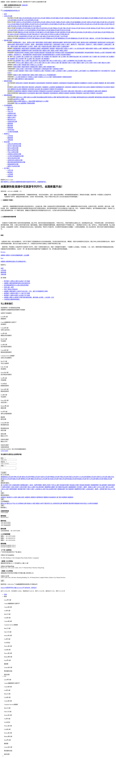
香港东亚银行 (11, 44)
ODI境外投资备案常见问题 (15, 156)
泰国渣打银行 (51, 66)
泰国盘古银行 (34, 66)
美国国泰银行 (45, 48)
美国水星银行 (90, 48)
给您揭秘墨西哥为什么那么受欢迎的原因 (16, 285)
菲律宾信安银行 (67, 77)
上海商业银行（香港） (92, 489)
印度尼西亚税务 (41, 83)
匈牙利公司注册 (84, 24)
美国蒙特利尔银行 (26, 50)
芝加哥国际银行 (51, 75)
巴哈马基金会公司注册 (107, 38)
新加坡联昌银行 (80, 52)
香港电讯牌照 (61, 97)
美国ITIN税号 (11, 117)
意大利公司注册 (39, 24)
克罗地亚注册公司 (27, 26)
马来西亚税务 (63, 83)
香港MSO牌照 (52, 97)
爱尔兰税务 (86, 87)
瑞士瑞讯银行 (34, 60)
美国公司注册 (55, 30)
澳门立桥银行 (26, 56)
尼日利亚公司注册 (34, 32)
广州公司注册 (63, 36)
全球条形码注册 (12, 121)
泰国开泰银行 (26, 66)
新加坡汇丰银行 (29, 52)
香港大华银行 (57, 46)
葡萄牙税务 (25, 87)
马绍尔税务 (86, 93)
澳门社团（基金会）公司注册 (92, 38)
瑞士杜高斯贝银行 (44, 60)
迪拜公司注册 (75, 32)
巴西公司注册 (40, 28)
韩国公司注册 (17, 20)
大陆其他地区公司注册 (25, 36)
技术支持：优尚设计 (30, 587)
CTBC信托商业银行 (79, 48)
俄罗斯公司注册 (29, 24)
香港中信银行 (68, 42)
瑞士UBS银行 (54, 60)
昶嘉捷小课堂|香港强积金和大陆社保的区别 (17, 283)
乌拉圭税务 (99, 93)
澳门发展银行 (11, 58)
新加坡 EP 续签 (11, 115)
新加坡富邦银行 (27, 54)
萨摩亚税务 (79, 93)
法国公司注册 (100, 22)
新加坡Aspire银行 (100, 52)
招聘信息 (10, 176)
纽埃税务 (67, 93)
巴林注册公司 (36, 34)
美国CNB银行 (55, 50)
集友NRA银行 (106, 62)
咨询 (5, 594)
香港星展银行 (93, 42)
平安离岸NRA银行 (38, 71)
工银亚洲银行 (57, 44)
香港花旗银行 (40, 44)
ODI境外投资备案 (12, 131)
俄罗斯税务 (99, 87)
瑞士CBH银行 (88, 60)
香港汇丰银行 (76, 42)
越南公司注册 (89, 18)
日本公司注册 (107, 18)
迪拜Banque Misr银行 (36, 64)
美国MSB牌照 (17, 101)
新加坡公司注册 (80, 18)
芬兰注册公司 (37, 26)
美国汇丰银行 (64, 50)
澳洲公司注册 (101, 32)
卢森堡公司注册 (60, 22)
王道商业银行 (65, 46)
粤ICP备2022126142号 (17, 587)
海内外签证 (10, 129)
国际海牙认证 (11, 119)
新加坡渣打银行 (50, 52)
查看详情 (25, 5)
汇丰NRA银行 (37, 62)
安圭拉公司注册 (85, 28)
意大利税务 (106, 87)
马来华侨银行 (28, 69)
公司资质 (10, 174)
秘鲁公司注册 (31, 28)
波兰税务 (37, 89)
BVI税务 (84, 91)
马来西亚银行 (37, 69)
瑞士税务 (19, 89)
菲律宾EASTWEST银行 (45, 77)
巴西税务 (30, 91)
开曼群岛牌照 (31, 103)
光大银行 (16, 71)
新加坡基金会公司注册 (24, 38)
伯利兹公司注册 (95, 28)
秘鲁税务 (24, 91)
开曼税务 (92, 93)
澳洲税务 (72, 93)
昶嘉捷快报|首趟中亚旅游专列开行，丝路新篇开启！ (31, 181)
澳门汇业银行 (28, 58)
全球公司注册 (8, 16)
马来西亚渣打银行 (46, 69)
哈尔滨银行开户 (106, 71)
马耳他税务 (68, 87)
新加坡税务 (70, 83)
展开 (2, 480)
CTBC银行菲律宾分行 (21, 77)
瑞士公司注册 (67, 24)
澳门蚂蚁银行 (45, 58)
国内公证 (10, 107)
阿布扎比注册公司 (55, 34)
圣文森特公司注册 (21, 28)
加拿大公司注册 (46, 30)
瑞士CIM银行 (26, 60)
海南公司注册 (46, 36)
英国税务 (93, 87)
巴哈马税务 (63, 91)
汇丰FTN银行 (89, 62)
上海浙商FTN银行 (61, 71)
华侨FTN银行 (97, 62)
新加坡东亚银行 (37, 54)
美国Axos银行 (98, 48)
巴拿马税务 (78, 91)
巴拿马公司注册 (18, 30)
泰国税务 (55, 83)
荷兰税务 (80, 87)
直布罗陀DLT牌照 (18, 99)
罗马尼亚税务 (59, 89)
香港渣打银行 (48, 44)
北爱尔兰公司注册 (21, 22)
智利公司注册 (48, 28)
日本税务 (90, 83)
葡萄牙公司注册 (32, 22)
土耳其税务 (52, 87)
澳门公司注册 (26, 20)
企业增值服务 (8, 105)
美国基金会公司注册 (64, 38)
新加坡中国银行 (66, 54)
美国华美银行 (26, 48)
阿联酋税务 (46, 93)
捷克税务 (31, 87)
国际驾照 (10, 125)
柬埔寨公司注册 (98, 18)
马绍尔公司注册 (14, 34)
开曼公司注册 (67, 28)
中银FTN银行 (29, 71)
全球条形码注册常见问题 (14, 160)
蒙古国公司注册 (32, 18)
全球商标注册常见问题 (14, 154)
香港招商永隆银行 (58, 42)
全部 (2, 268)
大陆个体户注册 (37, 36)
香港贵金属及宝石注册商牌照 (85, 97)
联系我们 (10, 172)
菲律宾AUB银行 (33, 77)
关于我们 (7, 168)
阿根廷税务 (42, 91)
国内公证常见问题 (12, 148)
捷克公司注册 (41, 22)
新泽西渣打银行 (37, 50)
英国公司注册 (20, 24)
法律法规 (10, 140)
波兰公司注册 (93, 24)
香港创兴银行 (85, 42)
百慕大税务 (71, 91)
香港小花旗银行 (98, 44)
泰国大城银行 (17, 66)
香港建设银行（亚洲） (20, 42)
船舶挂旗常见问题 (12, 164)
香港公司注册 (34, 20)
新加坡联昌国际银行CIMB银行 (51, 54)
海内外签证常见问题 (13, 158)
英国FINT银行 (17, 75)
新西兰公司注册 (92, 32)
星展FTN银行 (81, 62)
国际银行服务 (8, 40)
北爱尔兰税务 (17, 87)
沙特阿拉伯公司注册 (25, 34)
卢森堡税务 (45, 87)
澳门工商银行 (17, 56)
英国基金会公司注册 (76, 38)
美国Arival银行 (68, 48)
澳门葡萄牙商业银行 (73, 56)
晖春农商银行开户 (95, 71)
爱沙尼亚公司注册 (103, 24)
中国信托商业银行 (46, 46)
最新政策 (10, 138)
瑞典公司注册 (58, 24)
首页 (5, 14)
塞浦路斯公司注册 (80, 22)
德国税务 (25, 89)
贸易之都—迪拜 (9, 287)
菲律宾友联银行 (57, 77)
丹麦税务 (52, 89)
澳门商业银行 (37, 58)
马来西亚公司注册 (69, 18)
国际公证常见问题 (12, 150)
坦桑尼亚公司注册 (22, 32)
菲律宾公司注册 (50, 18)
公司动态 (10, 135)
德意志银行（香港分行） (85, 44)
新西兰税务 (19, 83)
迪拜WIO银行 (17, 64)
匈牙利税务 (31, 89)
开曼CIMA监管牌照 (20, 103)
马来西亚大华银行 (58, 69)
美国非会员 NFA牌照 (42, 101)
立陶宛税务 (38, 87)
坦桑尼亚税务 (23, 93)
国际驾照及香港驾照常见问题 (16, 162)
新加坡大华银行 (60, 52)
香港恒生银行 (102, 42)
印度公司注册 (23, 18)
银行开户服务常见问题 (14, 146)
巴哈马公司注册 (105, 28)
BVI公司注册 (27, 30)
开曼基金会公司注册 (51, 38)
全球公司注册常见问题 (14, 144)
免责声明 (8, 587)
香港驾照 (10, 123)
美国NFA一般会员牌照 (28, 101)
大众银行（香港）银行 (34, 46)
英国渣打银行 (26, 75)
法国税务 (74, 87)
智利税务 (36, 91)
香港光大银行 (31, 42)
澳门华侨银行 (102, 56)
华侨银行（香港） (29, 44)
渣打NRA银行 (46, 62)
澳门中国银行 (45, 56)
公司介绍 (10, 170)
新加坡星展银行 (70, 52)
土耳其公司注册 (70, 22)
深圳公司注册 (55, 36)
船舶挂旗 (10, 127)
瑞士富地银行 (17, 60)
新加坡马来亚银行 (39, 52)
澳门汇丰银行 (62, 56)
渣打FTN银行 (72, 62)
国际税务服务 (8, 81)
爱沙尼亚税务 (45, 89)
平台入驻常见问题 (12, 152)
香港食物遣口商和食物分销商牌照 (105, 97)
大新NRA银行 (55, 62)
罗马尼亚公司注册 (16, 26)
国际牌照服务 (8, 95)
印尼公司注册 (41, 18)
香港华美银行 (23, 46)
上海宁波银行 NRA (84, 71)
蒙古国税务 (32, 83)
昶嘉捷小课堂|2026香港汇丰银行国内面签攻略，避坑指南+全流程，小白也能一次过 (29, 297)
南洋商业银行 (110, 42)
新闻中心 (7, 133)
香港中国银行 (40, 42)
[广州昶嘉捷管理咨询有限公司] (10, 10)
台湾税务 (96, 83)
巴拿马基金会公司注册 (38, 38)
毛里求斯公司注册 (64, 32)
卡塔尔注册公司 (45, 34)
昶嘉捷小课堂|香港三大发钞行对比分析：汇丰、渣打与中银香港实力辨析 (26, 291)
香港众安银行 (15, 46)
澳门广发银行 (93, 56)
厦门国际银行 (64, 62)
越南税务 (77, 83)
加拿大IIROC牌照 (21, 97)
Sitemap (3, 587)
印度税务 (26, 83)
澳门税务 (107, 83)
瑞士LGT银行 (62, 60)
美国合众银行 (46, 50)
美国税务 (104, 91)
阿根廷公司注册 (57, 28)
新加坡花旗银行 (89, 52)
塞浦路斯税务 (60, 87)
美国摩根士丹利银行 (109, 48)
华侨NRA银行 (20, 62)
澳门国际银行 (54, 56)
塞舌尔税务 (39, 93)
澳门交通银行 (110, 56)
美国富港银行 (17, 48)
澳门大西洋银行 (84, 56)
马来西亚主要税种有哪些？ (12, 299)
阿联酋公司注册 (54, 32)
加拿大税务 (97, 91)
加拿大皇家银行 (29, 79)
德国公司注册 (75, 24)
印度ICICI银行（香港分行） (69, 44)
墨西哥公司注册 (36, 30)
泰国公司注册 (59, 18)
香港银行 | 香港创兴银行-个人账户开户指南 (17, 293)
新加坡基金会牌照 (42, 97)
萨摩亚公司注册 (35, 477)
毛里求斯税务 (54, 93)
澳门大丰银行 (20, 58)
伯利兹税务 (56, 91)
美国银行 (52, 48)
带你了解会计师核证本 (11, 289)
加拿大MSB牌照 (32, 97)
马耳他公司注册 (91, 22)
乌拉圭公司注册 (76, 28)
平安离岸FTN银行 (50, 71)
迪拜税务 (61, 93)
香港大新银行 (20, 44)
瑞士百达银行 (79, 60)
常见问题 (7, 142)
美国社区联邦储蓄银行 (14, 50)
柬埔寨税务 (83, 83)
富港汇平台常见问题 (13, 166)
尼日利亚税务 (31, 93)
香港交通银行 (48, 42)
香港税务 (65, 497)
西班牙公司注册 (49, 24)
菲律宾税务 (49, 83)
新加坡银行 (108, 52)
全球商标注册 (11, 113)
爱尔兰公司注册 (7, 479)
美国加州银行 (60, 48)
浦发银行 (21, 71)
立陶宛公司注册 (50, 22)
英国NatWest (42, 75)
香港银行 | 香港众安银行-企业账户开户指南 (17, 295)
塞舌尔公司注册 (44, 32)
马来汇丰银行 (20, 69)
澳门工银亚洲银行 (35, 56)
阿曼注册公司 (65, 34)
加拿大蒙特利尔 (19, 79)
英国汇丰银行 (35, 75)
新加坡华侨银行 (19, 52)
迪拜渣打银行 (26, 64)
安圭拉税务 (49, 91)
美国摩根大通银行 (35, 48)
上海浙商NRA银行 (72, 71)
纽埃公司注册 (83, 32)
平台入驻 (10, 111)
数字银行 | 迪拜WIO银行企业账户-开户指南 (17, 281)
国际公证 (10, 109)
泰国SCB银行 (43, 66)
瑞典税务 (13, 89)
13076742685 (4, 450)
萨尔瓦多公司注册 (64, 30)
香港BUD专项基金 (70, 97)
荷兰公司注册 (109, 22)
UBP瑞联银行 (71, 60)
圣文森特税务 (17, 91)
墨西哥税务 (90, 91)
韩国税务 (101, 83)
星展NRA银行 (29, 62)
